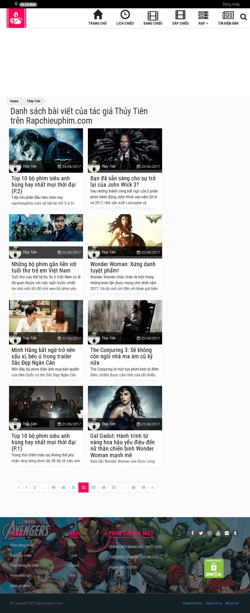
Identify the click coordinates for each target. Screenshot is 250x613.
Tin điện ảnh (228, 23)
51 (73, 487)
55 (113, 487)
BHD (73, 575)
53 (93, 487)
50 (63, 487)
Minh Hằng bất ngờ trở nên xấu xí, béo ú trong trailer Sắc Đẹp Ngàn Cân (43, 356)
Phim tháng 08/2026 (24, 565)
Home (14, 101)
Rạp (202, 23)
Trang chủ (97, 23)
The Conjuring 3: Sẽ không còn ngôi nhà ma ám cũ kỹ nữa (121, 356)
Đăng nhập (231, 4)
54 (103, 487)
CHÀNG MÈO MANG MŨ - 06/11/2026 (135, 547)
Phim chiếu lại (20, 575)
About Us (232, 603)
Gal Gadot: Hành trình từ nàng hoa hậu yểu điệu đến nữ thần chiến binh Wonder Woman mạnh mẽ (122, 445)
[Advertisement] (125, 62)
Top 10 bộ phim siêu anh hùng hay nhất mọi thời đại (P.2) (43, 185)
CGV (73, 545)
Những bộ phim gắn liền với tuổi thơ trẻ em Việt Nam (43, 267)
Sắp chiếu (180, 23)
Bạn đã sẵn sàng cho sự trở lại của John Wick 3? (123, 181)
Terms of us (214, 603)
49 (53, 487)
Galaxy (74, 565)
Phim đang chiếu (21, 545)
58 (133, 487)
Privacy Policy (192, 603)
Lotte (73, 555)
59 (143, 487)
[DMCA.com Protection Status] (213, 568)
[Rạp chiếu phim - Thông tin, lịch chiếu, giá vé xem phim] (16, 18)
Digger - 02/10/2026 (123, 567)
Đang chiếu (153, 23)
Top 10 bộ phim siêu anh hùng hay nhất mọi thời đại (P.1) (43, 442)
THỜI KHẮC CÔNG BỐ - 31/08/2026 (134, 557)
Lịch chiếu (125, 23)
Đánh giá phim (20, 585)
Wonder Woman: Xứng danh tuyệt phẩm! (123, 267)
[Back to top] (239, 599)
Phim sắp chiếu (20, 555)
